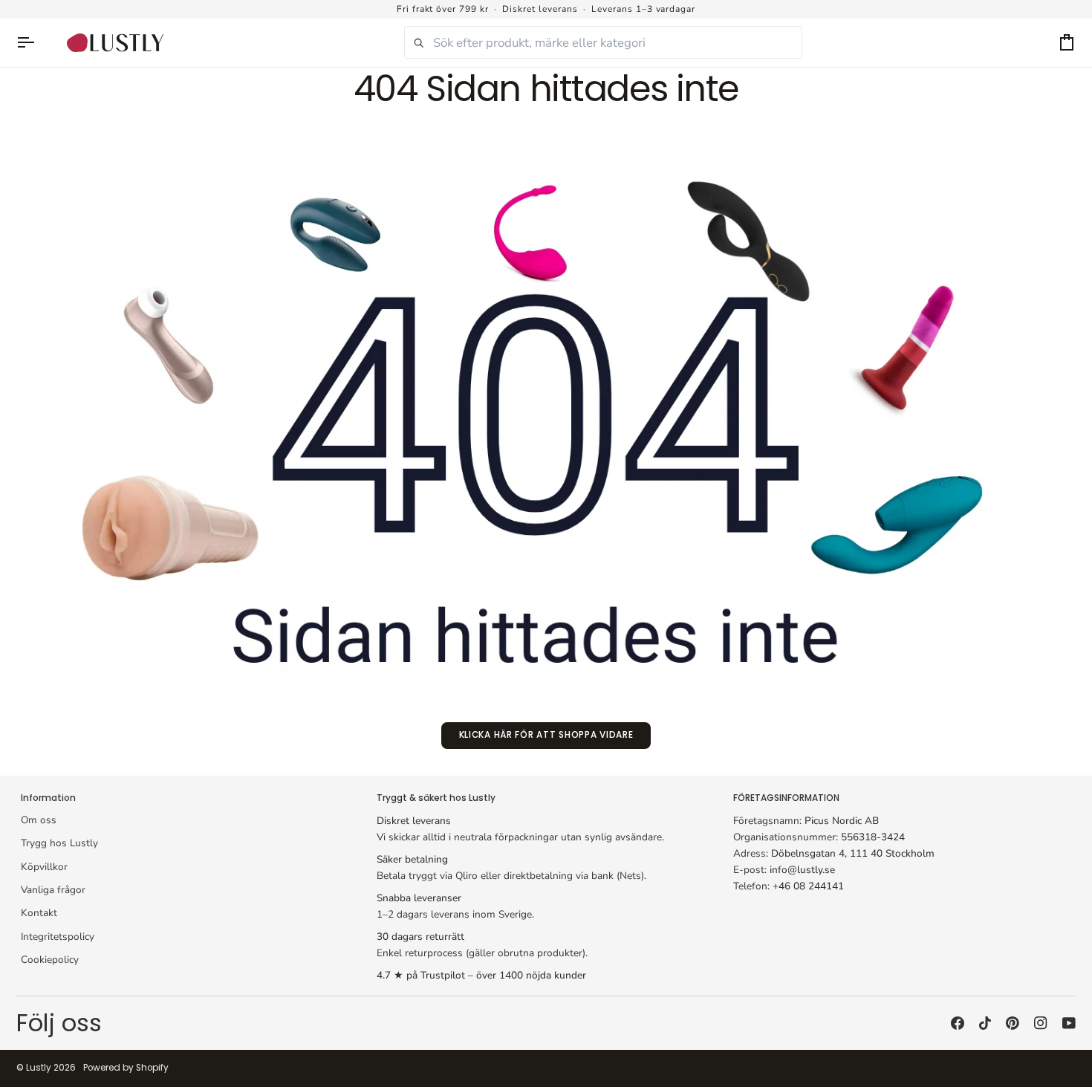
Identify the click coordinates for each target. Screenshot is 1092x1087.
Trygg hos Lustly (59, 843)
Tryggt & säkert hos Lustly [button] (436, 798)
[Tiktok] (985, 1023)
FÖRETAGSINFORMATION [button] (786, 798)
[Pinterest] (1012, 1023)
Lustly (38, 1068)
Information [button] (48, 798)
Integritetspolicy (57, 936)
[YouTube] (1069, 1023)
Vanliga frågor (53, 890)
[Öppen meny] (32, 43)
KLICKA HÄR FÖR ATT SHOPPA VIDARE (546, 735)
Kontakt (39, 913)
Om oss (38, 820)
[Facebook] (957, 1023)
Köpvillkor (44, 867)
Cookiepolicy (50, 960)
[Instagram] (1040, 1023)
